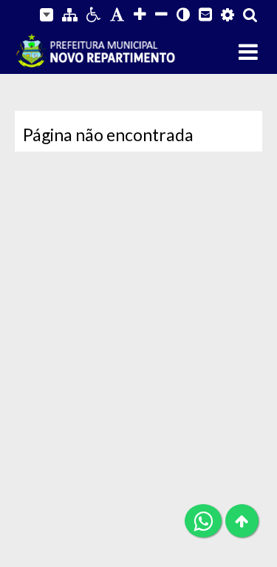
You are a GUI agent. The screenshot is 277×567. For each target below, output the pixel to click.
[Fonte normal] (117, 14)
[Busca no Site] (250, 14)
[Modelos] (46, 14)
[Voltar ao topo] (242, 520)
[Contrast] (183, 14)
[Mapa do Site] (70, 14)
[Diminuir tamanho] (161, 14)
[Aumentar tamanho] (140, 14)
